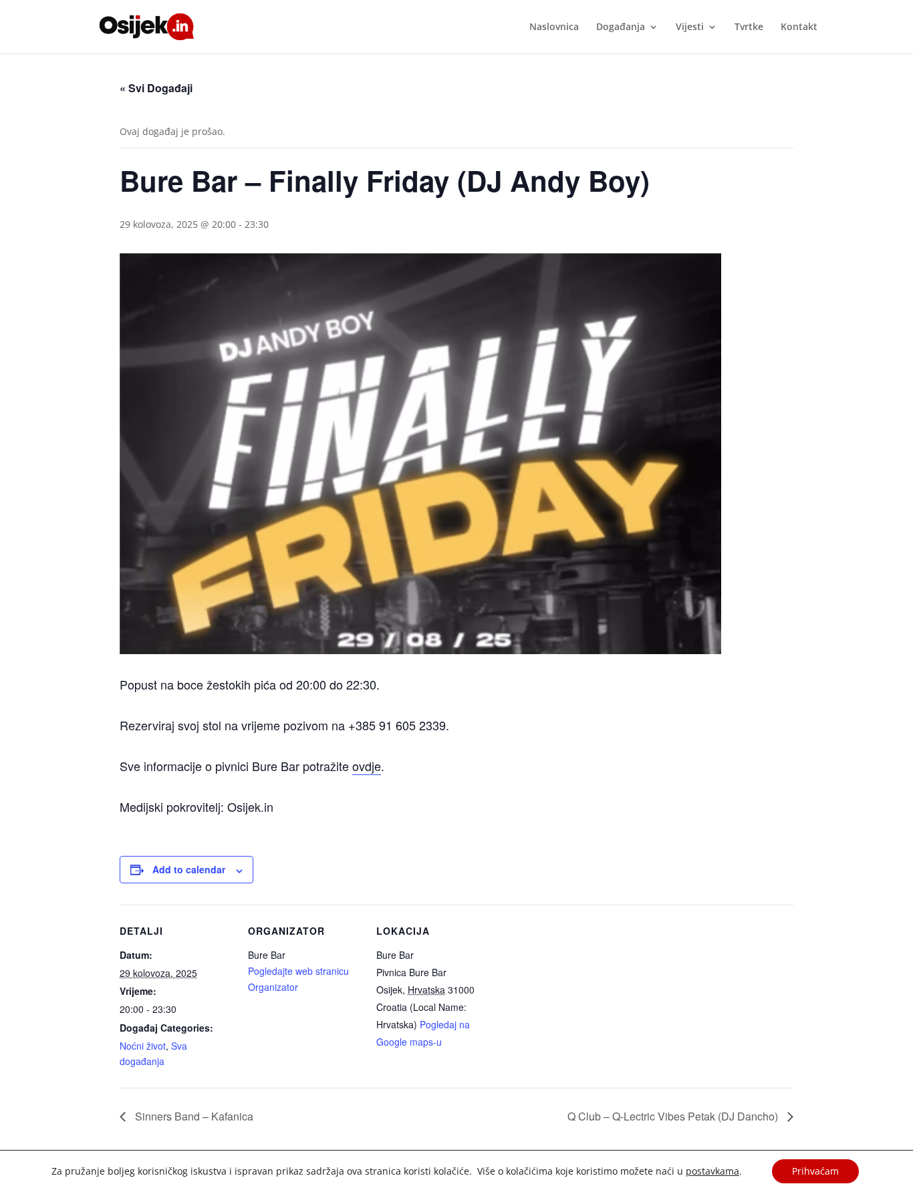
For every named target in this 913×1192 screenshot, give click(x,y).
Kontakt (799, 27)
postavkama (712, 1171)
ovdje (366, 765)
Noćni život (143, 1045)
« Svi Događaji (156, 88)
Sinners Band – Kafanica (192, 1116)
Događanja (620, 27)
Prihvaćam (815, 1171)
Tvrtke (749, 27)
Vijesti (690, 27)
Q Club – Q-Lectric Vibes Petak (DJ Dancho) (674, 1116)
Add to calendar (188, 869)
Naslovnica (554, 27)
